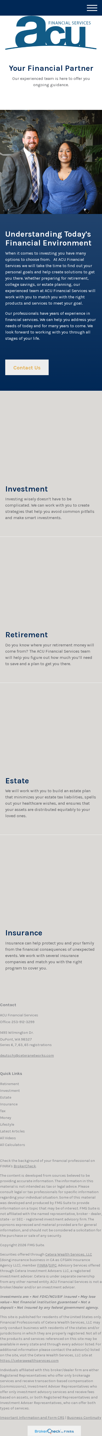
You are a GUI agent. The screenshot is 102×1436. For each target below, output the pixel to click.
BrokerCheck (25, 1166)
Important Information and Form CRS (32, 1417)
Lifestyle (7, 1124)
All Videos (8, 1138)
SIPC (53, 1265)
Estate (5, 1097)
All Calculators (12, 1145)
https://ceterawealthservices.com (29, 1360)
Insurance (9, 1104)
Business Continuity (84, 1417)
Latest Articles (12, 1131)
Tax (2, 1111)
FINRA (42, 1265)
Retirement (9, 1084)
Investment (10, 1090)
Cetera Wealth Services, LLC (68, 1254)
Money (5, 1118)
